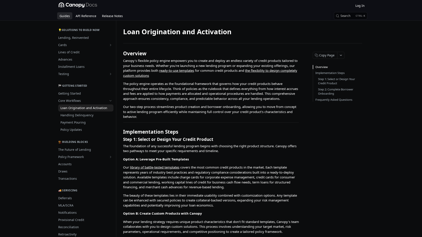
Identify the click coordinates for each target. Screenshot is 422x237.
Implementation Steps (330, 73)
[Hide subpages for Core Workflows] (110, 100)
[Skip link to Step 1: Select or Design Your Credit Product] (120, 139)
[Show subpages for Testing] (110, 74)
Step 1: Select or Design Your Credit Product (336, 81)
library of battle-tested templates (154, 167)
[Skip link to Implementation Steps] (120, 132)
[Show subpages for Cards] (110, 45)
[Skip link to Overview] (120, 53)
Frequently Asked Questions (333, 100)
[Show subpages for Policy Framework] (110, 157)
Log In (360, 6)
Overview (321, 67)
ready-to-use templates (176, 70)
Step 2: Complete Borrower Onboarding (335, 91)
